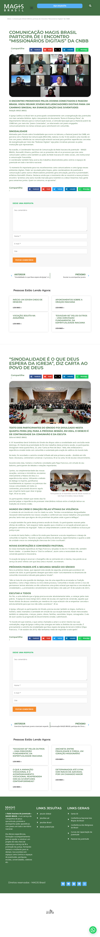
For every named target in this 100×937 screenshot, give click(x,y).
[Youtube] (68, 884)
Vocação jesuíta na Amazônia (24, 316)
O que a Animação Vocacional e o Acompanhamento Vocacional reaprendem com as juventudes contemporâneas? (27, 775)
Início (9, 19)
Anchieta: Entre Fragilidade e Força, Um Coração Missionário (69, 751)
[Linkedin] (79, 884)
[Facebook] (63, 884)
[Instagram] (84, 884)
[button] (32, 8)
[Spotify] (74, 884)
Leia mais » (17, 308)
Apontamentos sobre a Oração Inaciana (68, 301)
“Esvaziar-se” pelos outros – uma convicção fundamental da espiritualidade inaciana (71, 319)
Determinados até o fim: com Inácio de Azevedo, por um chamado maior (69, 771)
